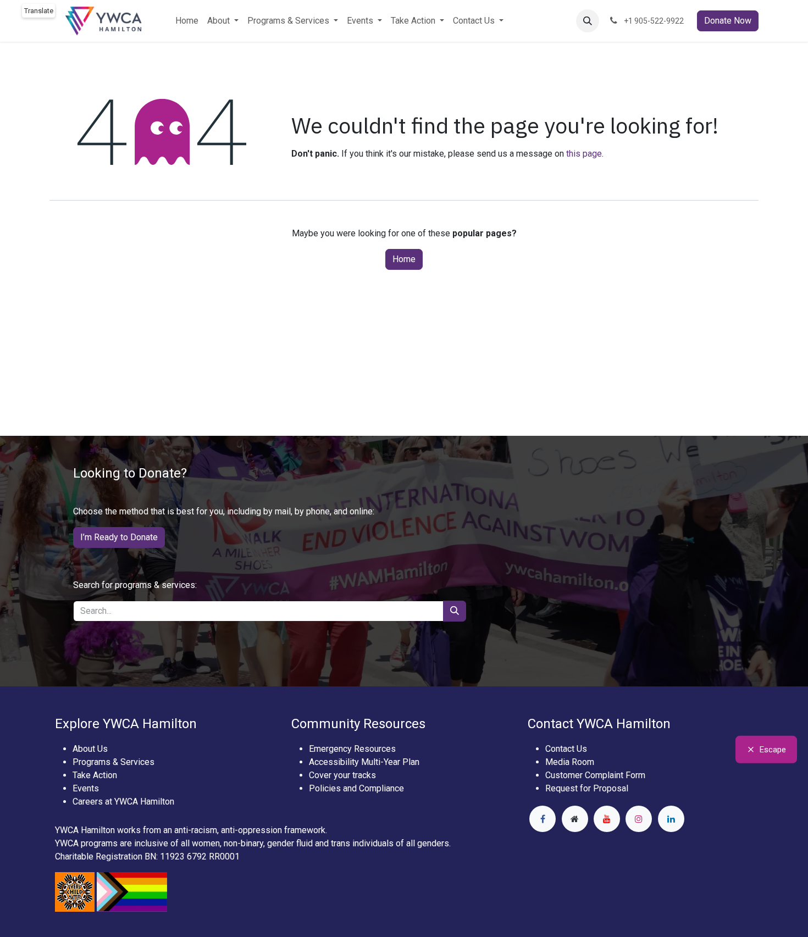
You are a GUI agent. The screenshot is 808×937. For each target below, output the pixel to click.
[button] (587, 20)
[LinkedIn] (671, 819)
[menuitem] (187, 21)
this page (584, 153)
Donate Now (727, 20)
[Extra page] (575, 819)
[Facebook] (542, 819)
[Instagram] (639, 819)
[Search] (454, 611)
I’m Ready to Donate (119, 537)
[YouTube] (607, 819)
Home (404, 259)
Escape (773, 750)
